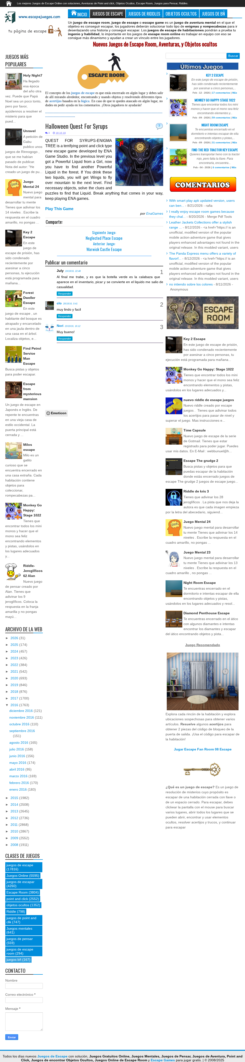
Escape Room (17, 892)
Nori (60, 326)
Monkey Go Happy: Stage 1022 (32, 510)
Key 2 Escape (215, 75)
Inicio (82, 14)
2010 (15, 831)
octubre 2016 (19, 724)
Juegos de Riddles (144, 13)
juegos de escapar (20, 882)
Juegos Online (17, 876)
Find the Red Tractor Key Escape (215, 149)
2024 (15, 651)
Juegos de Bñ (213, 13)
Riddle (11, 911)
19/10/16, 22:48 (73, 271)
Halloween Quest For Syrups (76, 126)
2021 (15, 671)
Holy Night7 (32, 75)
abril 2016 (17, 769)
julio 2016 (17, 749)
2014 (15, 804)
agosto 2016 (19, 742)
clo (59, 303)
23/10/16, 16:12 (72, 326)
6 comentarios (221, 167)
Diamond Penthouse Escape (207, 613)
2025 (15, 645)
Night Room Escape (214, 124)
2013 (15, 811)
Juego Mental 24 (197, 522)
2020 (15, 678)
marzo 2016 (18, 776)
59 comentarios (221, 117)
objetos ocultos (17, 905)
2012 (15, 818)
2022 (15, 665)
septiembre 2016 (22, 731)
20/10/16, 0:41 (70, 303)
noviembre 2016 (22, 717)
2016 (15, 705)
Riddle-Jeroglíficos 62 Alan (33, 571)
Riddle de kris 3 (196, 491)
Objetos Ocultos (181, 13)
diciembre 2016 (21, 711)
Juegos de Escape (107, 13)
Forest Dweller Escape (29, 298)
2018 (15, 691)
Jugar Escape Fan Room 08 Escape (203, 749)
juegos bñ (13, 959)
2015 (15, 798)
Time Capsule (195, 430)
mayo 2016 (18, 763)
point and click (17, 899)
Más (234, 92)
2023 (15, 658)
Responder (64, 293)
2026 (15, 638)
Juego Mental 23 (197, 552)
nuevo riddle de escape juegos (209, 400)
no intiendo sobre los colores (191, 284)
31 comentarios (221, 142)
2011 (15, 825)
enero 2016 (18, 789)
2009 (15, 838)
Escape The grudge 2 (201, 461)
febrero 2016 (19, 783)
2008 (15, 845)
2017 (15, 698)
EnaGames (154, 213)
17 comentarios (221, 92)
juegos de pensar (19, 939)
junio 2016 (17, 756)
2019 (15, 685)
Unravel (29, 131)
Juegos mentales (19, 928)
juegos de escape (19, 865)
